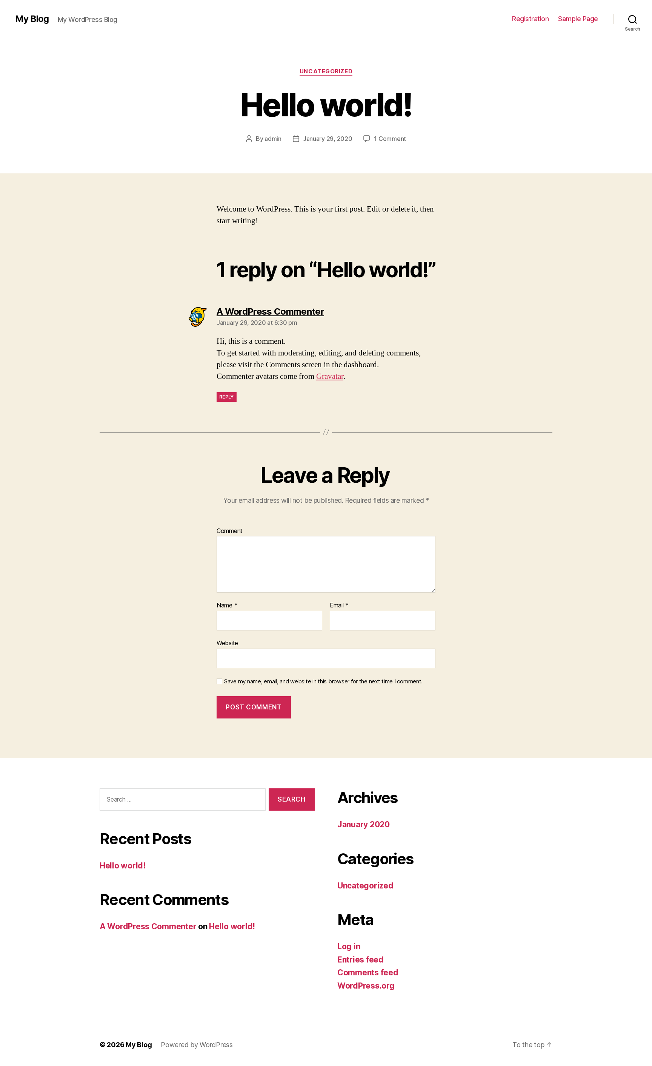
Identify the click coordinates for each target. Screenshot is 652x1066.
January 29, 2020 (327, 138)
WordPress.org (366, 985)
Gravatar (329, 376)
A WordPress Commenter (148, 926)
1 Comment (390, 138)
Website (227, 642)
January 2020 (363, 824)
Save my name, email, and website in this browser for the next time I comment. (323, 681)
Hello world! (123, 865)
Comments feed (367, 972)
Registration (530, 19)
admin (272, 138)
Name (227, 605)
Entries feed (360, 959)
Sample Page (578, 19)
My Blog (32, 18)
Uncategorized (326, 71)
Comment (230, 531)
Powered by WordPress (197, 1045)
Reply (226, 397)
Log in (348, 946)
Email (339, 605)
